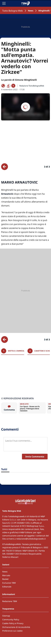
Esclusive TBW (9, 582)
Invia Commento (34, 456)
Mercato (6, 575)
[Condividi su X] (13, 86)
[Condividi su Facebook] (8, 86)
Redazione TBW (9, 601)
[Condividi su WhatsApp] (3, 86)
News (30, 10)
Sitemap (6, 615)
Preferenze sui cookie (12, 630)
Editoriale (6, 586)
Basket (5, 579)
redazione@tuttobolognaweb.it (31, 538)
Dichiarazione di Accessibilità (16, 627)
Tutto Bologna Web (12, 10)
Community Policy (10, 619)
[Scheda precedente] (4, 166)
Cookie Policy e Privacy (12, 623)
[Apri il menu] (4, 3)
